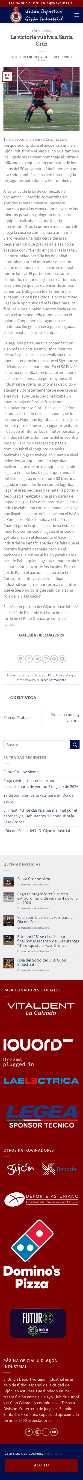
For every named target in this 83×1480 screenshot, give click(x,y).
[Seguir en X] (46, 1432)
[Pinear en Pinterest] (54, 659)
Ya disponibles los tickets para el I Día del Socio (38, 798)
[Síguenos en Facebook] (29, 1432)
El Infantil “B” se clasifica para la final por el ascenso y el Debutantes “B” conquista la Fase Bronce (40, 816)
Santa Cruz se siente (21, 771)
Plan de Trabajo (17, 717)
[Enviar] (75, 744)
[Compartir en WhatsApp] (20, 659)
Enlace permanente (52, 680)
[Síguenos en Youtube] (54, 1432)
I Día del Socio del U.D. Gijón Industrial (36, 830)
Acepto (41, 1465)
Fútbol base (41, 31)
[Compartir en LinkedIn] (62, 659)
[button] (77, 14)
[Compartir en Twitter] (37, 659)
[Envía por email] (46, 659)
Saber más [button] (53, 1453)
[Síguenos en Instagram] (37, 1432)
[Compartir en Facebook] (29, 659)
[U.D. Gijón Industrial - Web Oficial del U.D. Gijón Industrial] (39, 15)
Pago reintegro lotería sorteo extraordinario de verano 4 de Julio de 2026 (40, 783)
